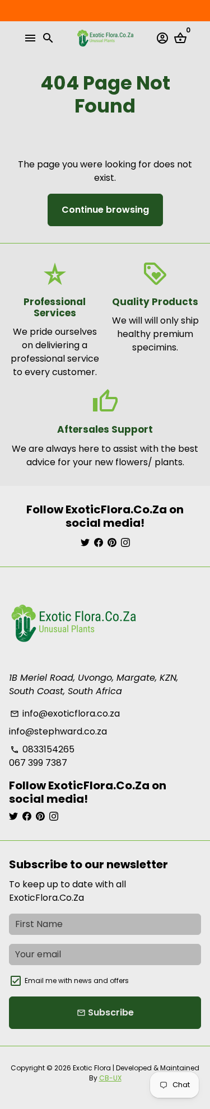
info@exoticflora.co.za (65, 713)
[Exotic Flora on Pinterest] (112, 542)
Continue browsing (105, 209)
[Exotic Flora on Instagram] (125, 542)
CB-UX (110, 1078)
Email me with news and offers (77, 980)
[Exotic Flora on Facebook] (98, 542)
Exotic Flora (92, 1068)
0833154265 (42, 749)
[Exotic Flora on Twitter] (85, 542)
